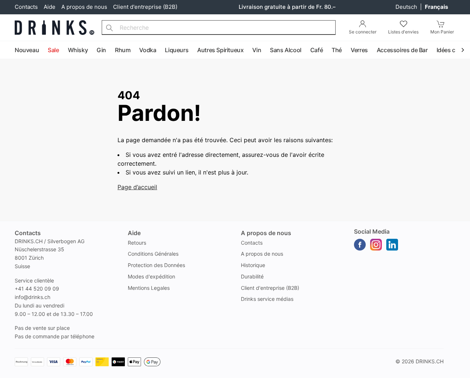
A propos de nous (84, 6)
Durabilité (252, 276)
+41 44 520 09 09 (37, 288)
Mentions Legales (149, 288)
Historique (253, 265)
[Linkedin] (392, 245)
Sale (53, 50)
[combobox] (219, 27)
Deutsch (407, 6)
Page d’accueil (137, 187)
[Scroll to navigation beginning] (7, 50)
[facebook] (360, 245)
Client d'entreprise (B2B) (145, 6)
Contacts (26, 6)
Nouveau (27, 50)
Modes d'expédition (151, 276)
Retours (137, 243)
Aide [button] (134, 233)
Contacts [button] (28, 233)
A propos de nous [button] (266, 233)
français (436, 6)
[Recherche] (109, 27)
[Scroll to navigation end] (462, 50)
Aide (49, 6)
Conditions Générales (153, 254)
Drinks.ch (430, 361)
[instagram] (376, 245)
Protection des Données (156, 265)
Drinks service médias (267, 299)
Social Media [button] (372, 231)
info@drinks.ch (32, 297)
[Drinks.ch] (54, 27)
